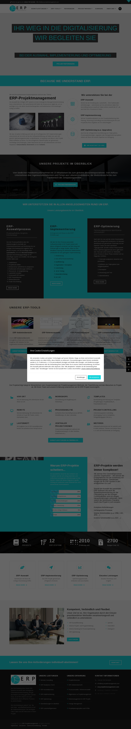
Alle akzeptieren (94, 377)
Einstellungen (81, 377)
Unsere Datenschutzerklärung (90, 369)
